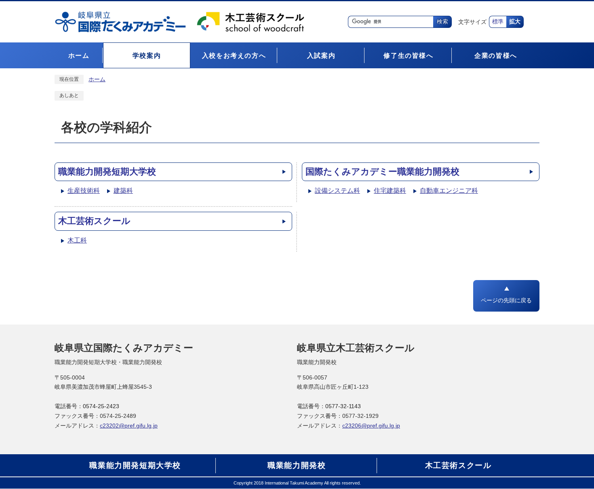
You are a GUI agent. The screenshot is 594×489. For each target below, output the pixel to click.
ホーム (96, 79)
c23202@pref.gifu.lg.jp (129, 425)
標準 (497, 22)
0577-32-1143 (343, 406)
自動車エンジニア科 (449, 190)
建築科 (123, 190)
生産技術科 (83, 190)
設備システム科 (337, 190)
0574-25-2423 (101, 406)
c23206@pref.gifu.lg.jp (371, 425)
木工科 (77, 240)
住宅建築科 (390, 190)
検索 (442, 22)
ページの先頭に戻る (506, 300)
